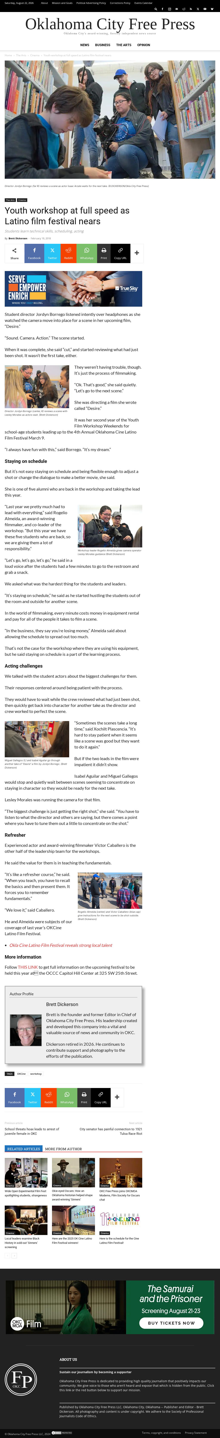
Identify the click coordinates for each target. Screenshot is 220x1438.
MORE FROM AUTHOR (63, 1149)
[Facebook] (162, 9)
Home (8, 55)
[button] (156, 9)
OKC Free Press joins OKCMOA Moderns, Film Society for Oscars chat (119, 1195)
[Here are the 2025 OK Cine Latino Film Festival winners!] (73, 1220)
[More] (137, 253)
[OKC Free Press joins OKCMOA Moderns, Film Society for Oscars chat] (120, 1173)
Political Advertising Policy (91, 3)
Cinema (35, 55)
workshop (36, 1073)
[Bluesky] (212, 9)
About (44, 3)
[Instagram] (169, 9)
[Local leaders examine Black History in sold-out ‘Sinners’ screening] (26, 1220)
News (84, 45)
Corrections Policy (120, 3)
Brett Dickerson (18, 238)
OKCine (21, 1073)
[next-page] (14, 1255)
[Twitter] (198, 9)
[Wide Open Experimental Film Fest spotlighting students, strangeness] (26, 1173)
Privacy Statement (196, 1433)
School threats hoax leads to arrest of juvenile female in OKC (32, 1131)
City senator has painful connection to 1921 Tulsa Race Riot (111, 1131)
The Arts (123, 45)
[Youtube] (205, 9)
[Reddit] (183, 9)
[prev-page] (7, 1255)
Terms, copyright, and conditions (161, 1433)
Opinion (143, 45)
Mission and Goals (62, 3)
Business (102, 45)
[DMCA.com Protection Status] (61, 1434)
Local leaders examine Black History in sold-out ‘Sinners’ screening (22, 1243)
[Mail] (176, 9)
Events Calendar (143, 3)
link (68, 1390)
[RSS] (191, 9)
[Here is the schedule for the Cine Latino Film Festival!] (120, 1220)
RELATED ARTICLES (23, 1149)
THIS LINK (28, 967)
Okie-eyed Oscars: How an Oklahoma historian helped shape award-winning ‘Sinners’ (72, 1195)
